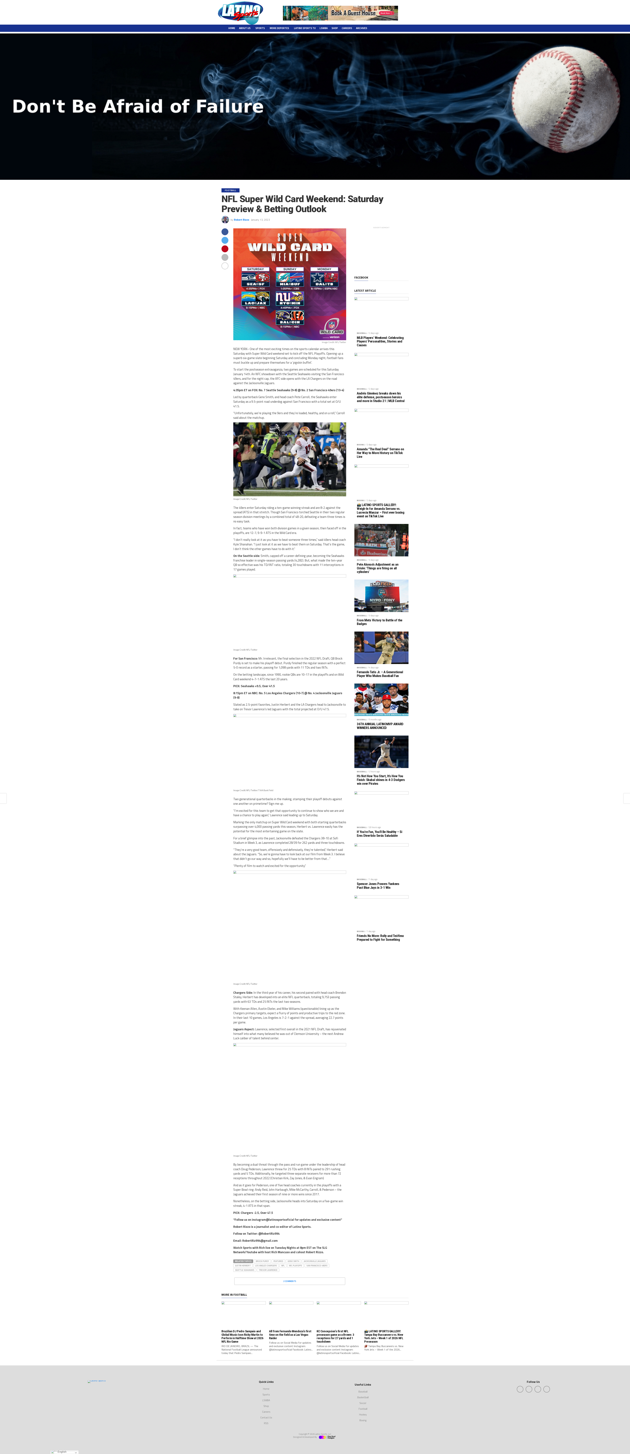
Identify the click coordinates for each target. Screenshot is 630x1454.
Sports (260, 28)
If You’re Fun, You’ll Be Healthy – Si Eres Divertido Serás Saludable (379, 834)
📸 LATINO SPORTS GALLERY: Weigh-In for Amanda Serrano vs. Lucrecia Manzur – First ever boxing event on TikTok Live (380, 510)
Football (363, 1409)
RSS (266, 1423)
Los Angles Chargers (266, 1265)
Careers (347, 28)
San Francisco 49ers (316, 1265)
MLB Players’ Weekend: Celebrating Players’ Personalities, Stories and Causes (380, 341)
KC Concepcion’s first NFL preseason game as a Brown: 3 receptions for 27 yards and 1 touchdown (335, 1336)
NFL (283, 1265)
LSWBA (324, 28)
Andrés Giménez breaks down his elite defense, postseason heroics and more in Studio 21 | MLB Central (380, 397)
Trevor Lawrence (268, 1270)
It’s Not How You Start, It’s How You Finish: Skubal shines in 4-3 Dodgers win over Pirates (381, 780)
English (61, 1451)
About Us (245, 28)
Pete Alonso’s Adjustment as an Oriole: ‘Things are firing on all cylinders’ (378, 568)
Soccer (362, 1403)
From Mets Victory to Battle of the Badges (379, 622)
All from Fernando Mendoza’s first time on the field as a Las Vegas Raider (290, 1334)
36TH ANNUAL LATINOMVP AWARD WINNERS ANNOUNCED (380, 726)
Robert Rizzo (241, 220)
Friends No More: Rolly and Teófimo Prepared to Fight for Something (380, 938)
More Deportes (279, 28)
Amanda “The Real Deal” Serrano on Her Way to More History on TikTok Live (380, 453)
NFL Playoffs (295, 1265)
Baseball (362, 333)
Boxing (361, 444)
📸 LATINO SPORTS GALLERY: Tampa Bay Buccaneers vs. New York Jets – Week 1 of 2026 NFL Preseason (383, 1336)
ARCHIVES (361, 28)
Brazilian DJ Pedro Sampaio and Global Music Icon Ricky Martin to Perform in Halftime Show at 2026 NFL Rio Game (242, 1336)
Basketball (363, 1397)
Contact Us (266, 1417)
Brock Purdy (262, 1261)
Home (231, 28)
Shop (335, 28)
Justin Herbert (243, 1265)
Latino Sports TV (305, 28)
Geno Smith (293, 1261)
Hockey (363, 1414)
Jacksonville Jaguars (315, 1261)
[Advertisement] (381, 250)
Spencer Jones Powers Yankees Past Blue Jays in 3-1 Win (378, 886)
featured (278, 1261)
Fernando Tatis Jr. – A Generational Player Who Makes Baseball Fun (380, 674)
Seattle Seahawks (244, 1270)
